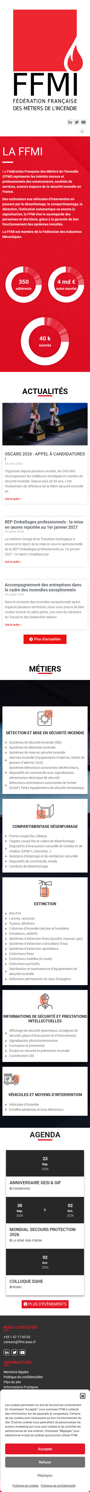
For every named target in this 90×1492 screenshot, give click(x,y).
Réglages (45, 1475)
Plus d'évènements (46, 1304)
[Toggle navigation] (82, 131)
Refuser (45, 1462)
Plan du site (12, 1382)
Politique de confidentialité (58, 1485)
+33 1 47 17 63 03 (17, 1337)
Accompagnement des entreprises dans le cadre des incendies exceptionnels (43, 587)
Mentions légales (16, 1372)
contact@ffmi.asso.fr (20, 1342)
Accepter (45, 1449)
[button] (82, 1395)
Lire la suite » (13, 499)
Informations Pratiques (21, 1387)
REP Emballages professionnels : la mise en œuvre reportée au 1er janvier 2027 (44, 524)
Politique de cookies (25, 1485)
